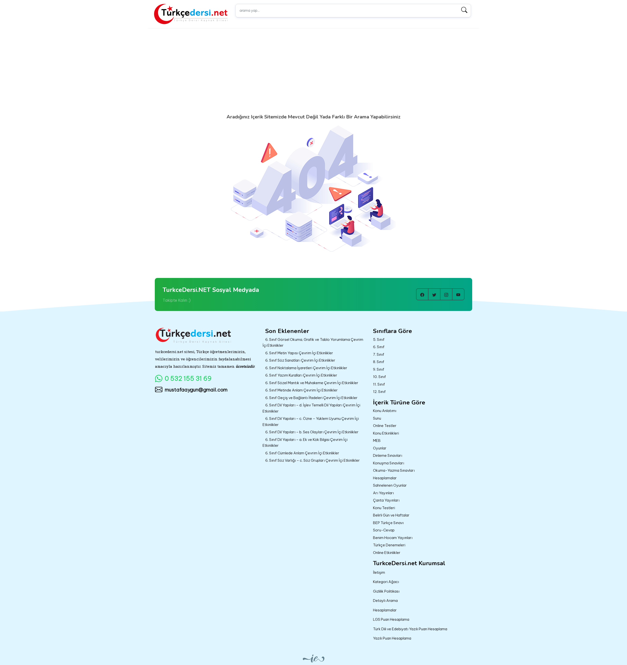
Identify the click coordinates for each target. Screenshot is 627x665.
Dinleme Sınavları (387, 455)
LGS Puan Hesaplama (391, 619)
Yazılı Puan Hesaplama (392, 638)
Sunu (377, 418)
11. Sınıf (379, 384)
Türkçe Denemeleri (389, 545)
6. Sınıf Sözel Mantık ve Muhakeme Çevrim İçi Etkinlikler (311, 382)
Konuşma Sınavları (388, 463)
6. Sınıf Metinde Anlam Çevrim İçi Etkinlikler (301, 390)
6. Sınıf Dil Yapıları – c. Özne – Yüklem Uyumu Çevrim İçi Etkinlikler (311, 421)
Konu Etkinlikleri (386, 433)
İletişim (379, 572)
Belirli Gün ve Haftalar (391, 515)
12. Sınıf (379, 391)
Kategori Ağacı (386, 581)
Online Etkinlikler (386, 552)
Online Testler (385, 425)
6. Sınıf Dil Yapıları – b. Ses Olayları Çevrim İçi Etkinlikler (312, 432)
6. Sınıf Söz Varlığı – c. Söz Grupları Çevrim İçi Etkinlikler (312, 460)
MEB (377, 440)
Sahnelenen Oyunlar (390, 485)
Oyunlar (379, 448)
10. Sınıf (379, 376)
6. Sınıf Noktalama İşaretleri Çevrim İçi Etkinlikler (306, 368)
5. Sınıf (379, 339)
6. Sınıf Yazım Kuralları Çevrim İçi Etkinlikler (301, 375)
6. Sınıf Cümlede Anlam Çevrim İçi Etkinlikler (302, 453)
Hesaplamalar (385, 478)
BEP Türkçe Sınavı (388, 522)
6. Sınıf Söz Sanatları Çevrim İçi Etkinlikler (300, 360)
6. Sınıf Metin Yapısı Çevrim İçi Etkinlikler (299, 353)
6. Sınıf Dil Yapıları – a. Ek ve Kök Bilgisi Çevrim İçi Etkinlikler (305, 442)
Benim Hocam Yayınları (392, 537)
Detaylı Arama (385, 600)
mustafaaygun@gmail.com (196, 390)
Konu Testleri (384, 507)
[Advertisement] (313, 77)
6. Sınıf (379, 346)
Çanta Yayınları (386, 500)
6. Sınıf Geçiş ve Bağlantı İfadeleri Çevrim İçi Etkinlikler (311, 397)
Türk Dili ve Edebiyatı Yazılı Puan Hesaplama (410, 629)
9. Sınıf (378, 369)
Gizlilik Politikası (386, 591)
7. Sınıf (378, 354)
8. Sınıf (378, 361)
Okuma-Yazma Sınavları (394, 470)
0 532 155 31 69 (188, 378)
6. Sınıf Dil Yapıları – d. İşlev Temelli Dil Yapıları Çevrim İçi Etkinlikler (311, 408)
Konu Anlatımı (384, 410)
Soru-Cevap (384, 530)
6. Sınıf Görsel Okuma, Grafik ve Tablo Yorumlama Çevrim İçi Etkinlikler (313, 342)
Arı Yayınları (383, 493)
